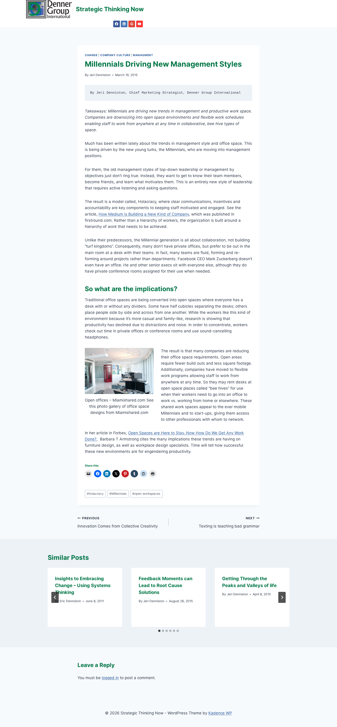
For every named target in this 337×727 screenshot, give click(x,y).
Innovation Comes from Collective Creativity (117, 522)
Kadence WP (220, 713)
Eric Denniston (70, 601)
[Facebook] (116, 24)
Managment (143, 55)
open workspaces (146, 493)
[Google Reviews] (131, 24)
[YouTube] (139, 24)
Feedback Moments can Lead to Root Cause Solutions (165, 585)
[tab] (159, 631)
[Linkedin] (124, 24)
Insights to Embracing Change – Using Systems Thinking (82, 585)
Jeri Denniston (99, 75)
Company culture (115, 55)
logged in (110, 677)
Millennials (118, 493)
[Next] (282, 597)
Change (91, 55)
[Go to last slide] (55, 597)
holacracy (95, 493)
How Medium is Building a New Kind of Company (144, 214)
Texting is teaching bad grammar (229, 522)
